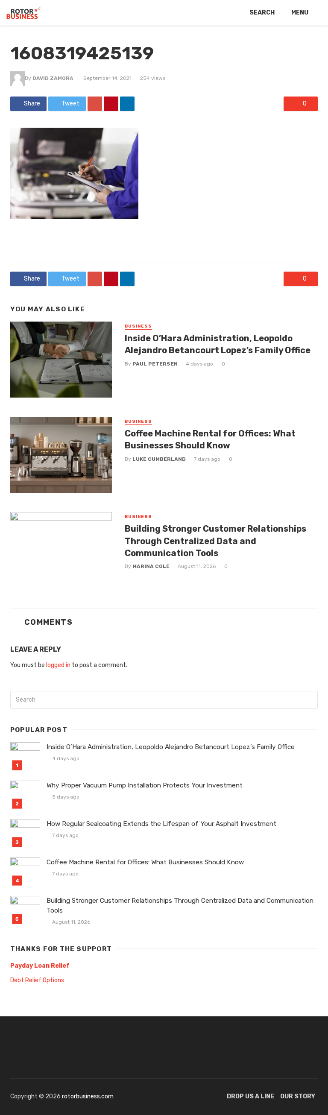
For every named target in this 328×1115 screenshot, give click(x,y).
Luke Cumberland (159, 459)
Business (138, 326)
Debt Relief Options (37, 980)
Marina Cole (151, 566)
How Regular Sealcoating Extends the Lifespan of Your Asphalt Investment (161, 824)
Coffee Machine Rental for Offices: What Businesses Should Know (210, 439)
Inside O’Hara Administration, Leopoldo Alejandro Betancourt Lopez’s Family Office (217, 344)
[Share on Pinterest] (111, 104)
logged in (58, 665)
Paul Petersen (155, 364)
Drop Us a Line (250, 1096)
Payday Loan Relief (40, 965)
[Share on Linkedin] (127, 104)
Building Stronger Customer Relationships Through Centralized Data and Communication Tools (215, 541)
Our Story (297, 1096)
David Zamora (52, 78)
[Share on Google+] (95, 104)
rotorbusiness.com (88, 1096)
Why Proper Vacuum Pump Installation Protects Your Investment (145, 785)
